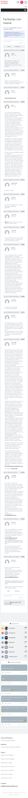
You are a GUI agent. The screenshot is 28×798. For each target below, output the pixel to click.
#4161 (22, 519)
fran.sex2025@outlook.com (11, 577)
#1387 (22, 50)
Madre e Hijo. (16, 28)
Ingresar (25, 2)
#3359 (22, 339)
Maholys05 (11, 642)
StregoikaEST (12, 637)
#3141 (22, 194)
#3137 (22, 180)
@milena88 (14, 468)
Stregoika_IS (12, 633)
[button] (21, 2)
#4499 (22, 557)
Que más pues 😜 (7, 689)
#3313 (22, 312)
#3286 (22, 244)
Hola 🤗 (4, 679)
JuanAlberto (12, 628)
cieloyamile (11, 652)
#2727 (22, 87)
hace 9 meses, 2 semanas (12, 35)
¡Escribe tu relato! (7, 668)
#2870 (22, 102)
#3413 (22, 472)
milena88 (11, 647)
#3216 (22, 211)
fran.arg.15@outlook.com (11, 538)
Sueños (11, 29)
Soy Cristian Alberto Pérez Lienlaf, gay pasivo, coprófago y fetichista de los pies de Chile (14, 698)
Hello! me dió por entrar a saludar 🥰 (14, 720)
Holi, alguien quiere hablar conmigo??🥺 (14, 709)
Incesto (11, 28)
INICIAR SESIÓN (14, 602)
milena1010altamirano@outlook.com (14, 466)
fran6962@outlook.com (10, 515)
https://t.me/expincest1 (10, 98)
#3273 (22, 227)
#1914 (22, 70)
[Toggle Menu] (25, 10)
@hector (7, 222)
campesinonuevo (13, 656)
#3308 (22, 296)
